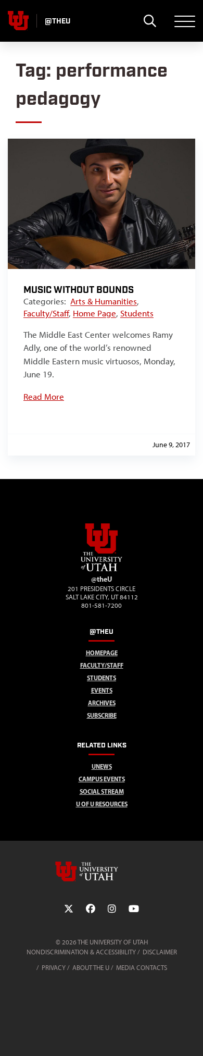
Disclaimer (160, 952)
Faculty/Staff (46, 313)
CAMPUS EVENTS (102, 779)
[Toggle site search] (150, 21)
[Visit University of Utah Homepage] (18, 21)
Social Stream (102, 791)
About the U (90, 968)
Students (137, 313)
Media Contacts (141, 968)
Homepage (102, 653)
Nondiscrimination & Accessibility (81, 952)
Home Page (94, 313)
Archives (102, 703)
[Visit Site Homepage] (101, 569)
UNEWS (102, 766)
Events (101, 690)
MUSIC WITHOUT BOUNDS (78, 290)
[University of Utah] (101, 871)
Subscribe (102, 715)
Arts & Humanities (103, 301)
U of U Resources (102, 804)
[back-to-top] (190, 1035)
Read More (43, 396)
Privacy (54, 968)
